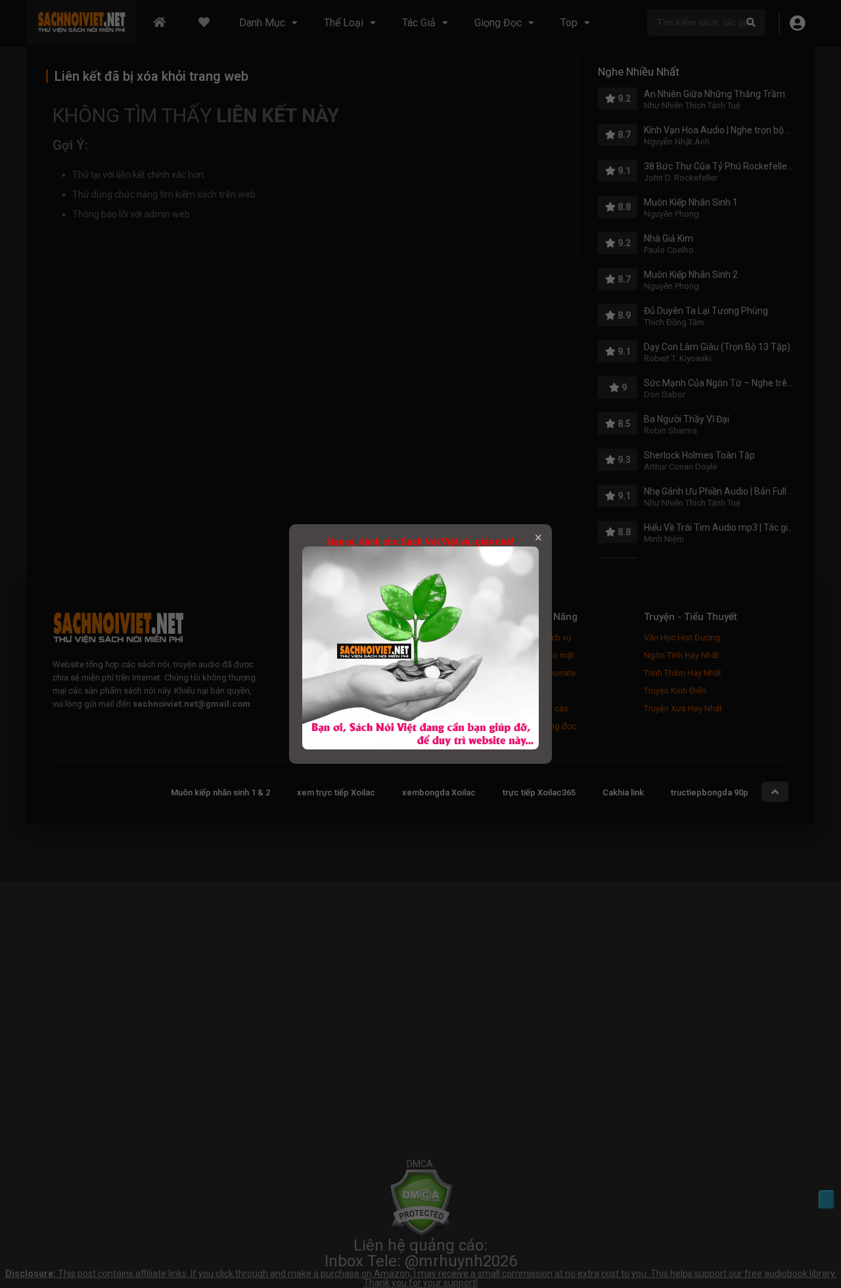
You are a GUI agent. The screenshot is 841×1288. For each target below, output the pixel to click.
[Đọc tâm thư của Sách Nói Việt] (420, 746)
